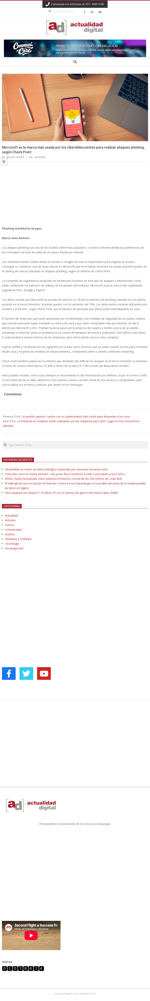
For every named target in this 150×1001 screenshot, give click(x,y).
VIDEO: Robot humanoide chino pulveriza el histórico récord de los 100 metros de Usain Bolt (63, 479)
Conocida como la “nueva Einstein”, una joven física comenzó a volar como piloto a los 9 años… (66, 474)
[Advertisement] (75, 194)
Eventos (10, 534)
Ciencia (9, 525)
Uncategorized (14, 548)
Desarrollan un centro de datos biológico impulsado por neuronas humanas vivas (56, 469)
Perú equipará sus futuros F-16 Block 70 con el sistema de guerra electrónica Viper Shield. (61, 493)
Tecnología (12, 543)
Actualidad (11, 515)
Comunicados (13, 529)
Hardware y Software (18, 539)
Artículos (10, 520)
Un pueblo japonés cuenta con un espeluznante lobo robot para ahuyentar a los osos (76, 416)
